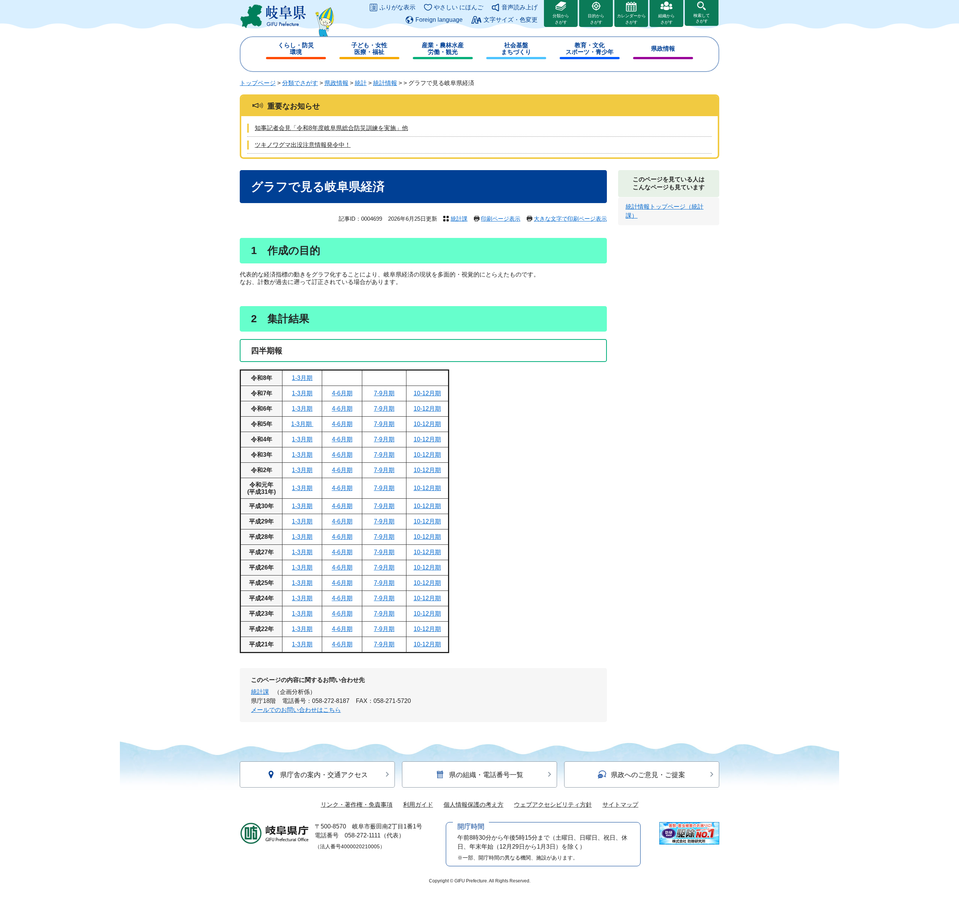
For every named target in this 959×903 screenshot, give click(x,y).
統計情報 (385, 83)
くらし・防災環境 (296, 48)
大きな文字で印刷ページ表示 (570, 218)
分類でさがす (300, 83)
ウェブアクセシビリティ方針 (553, 804)
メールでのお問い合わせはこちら (296, 710)
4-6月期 (342, 393)
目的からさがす (596, 18)
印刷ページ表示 (500, 218)
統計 (361, 83)
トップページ (258, 83)
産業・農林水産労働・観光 (443, 48)
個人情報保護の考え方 (473, 804)
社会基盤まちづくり (516, 48)
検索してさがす (701, 18)
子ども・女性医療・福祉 (369, 48)
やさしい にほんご (458, 7)
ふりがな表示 (397, 7)
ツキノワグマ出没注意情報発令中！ (303, 145)
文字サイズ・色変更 (511, 19)
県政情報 (663, 48)
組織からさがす (666, 18)
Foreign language (439, 19)
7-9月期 (384, 393)
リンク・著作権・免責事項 (357, 804)
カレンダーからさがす (631, 18)
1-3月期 (302, 378)
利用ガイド (418, 804)
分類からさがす (561, 18)
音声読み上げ (520, 7)
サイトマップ (620, 804)
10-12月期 (427, 393)
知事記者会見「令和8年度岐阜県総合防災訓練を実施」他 (331, 128)
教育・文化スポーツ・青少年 (590, 48)
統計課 (459, 218)
